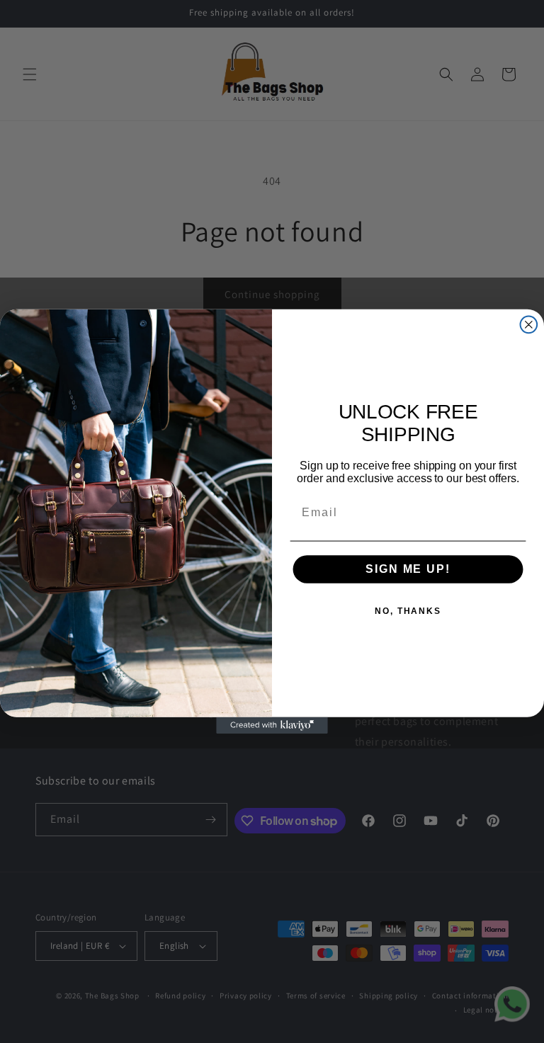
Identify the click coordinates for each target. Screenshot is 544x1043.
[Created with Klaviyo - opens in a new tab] (272, 725)
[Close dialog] (529, 325)
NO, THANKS (408, 611)
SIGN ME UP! (408, 569)
